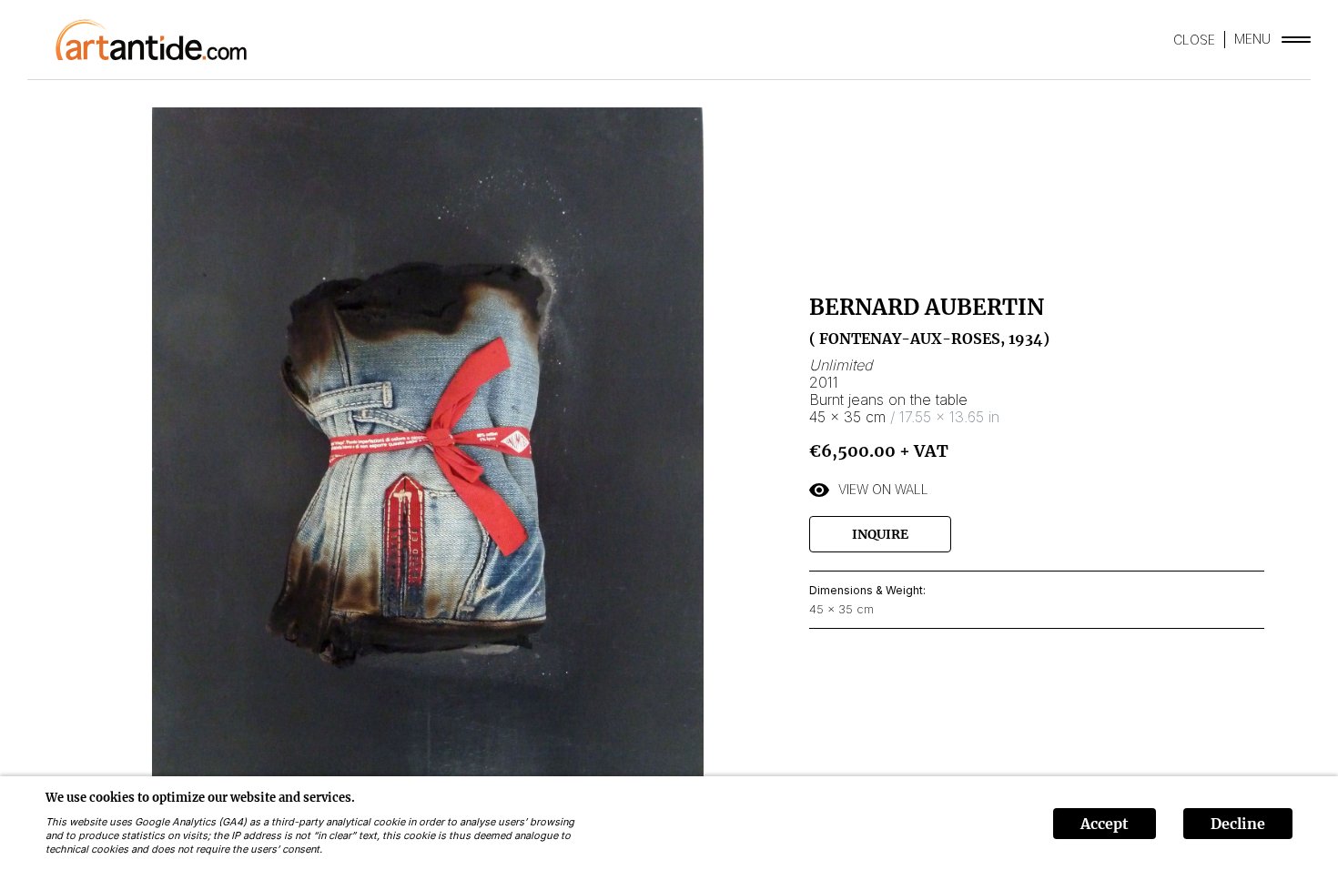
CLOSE (1194, 39)
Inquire (880, 534)
